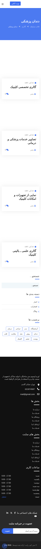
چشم (27, 339)
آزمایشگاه (34, 329)
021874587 (30, 389)
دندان (36, 334)
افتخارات (34, 307)
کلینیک (19, 339)
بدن (25, 329)
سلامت (13, 334)
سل (21, 334)
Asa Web (7, 545)
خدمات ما (35, 413)
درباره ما (36, 409)
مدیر (32, 94)
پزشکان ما (35, 417)
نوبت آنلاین (15, 3)
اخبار (35, 302)
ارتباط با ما (35, 424)
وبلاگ (35, 311)
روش (28, 334)
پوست (35, 339)
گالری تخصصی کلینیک (23, 87)
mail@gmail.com (27, 394)
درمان (10, 329)
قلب (5, 334)
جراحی (18, 329)
